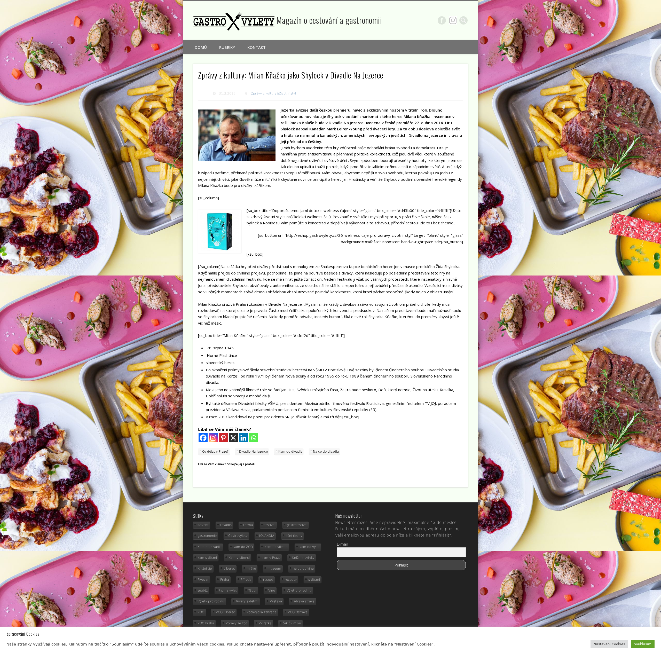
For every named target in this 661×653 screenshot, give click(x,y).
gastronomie (207, 536)
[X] (233, 437)
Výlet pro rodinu (299, 590)
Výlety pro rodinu (211, 601)
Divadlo (226, 525)
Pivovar (203, 579)
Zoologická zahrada (261, 612)
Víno (271, 590)
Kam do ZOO (243, 547)
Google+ (453, 20)
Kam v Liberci (239, 558)
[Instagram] (213, 437)
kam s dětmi (207, 558)
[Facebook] (203, 437)
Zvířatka (265, 623)
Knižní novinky (303, 558)
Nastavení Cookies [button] (609, 644)
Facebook (442, 20)
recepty (291, 579)
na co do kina (303, 568)
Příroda (246, 579)
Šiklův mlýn (292, 623)
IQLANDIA (266, 536)
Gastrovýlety (238, 536)
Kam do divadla (290, 451)
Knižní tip (205, 568)
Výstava (276, 601)
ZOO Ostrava (298, 612)
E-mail (342, 544)
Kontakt (256, 47)
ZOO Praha (206, 623)
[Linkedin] (243, 437)
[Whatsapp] (253, 437)
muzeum (274, 568)
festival (269, 525)
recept (268, 579)
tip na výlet (228, 590)
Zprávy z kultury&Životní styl (273, 93)
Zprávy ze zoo (236, 623)
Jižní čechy (294, 536)
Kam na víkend (276, 547)
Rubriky (227, 47)
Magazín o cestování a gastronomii (329, 20)
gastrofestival (297, 525)
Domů (201, 47)
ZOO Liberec (225, 612)
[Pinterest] (223, 437)
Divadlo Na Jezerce (253, 451)
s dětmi (314, 579)
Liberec (229, 568)
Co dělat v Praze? (215, 451)
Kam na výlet (309, 547)
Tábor (252, 590)
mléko (251, 568)
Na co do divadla (326, 451)
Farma (248, 525)
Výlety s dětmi (247, 601)
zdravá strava (304, 601)
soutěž (203, 590)
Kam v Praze (270, 558)
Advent (203, 525)
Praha (224, 579)
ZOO (201, 612)
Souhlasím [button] (642, 644)
